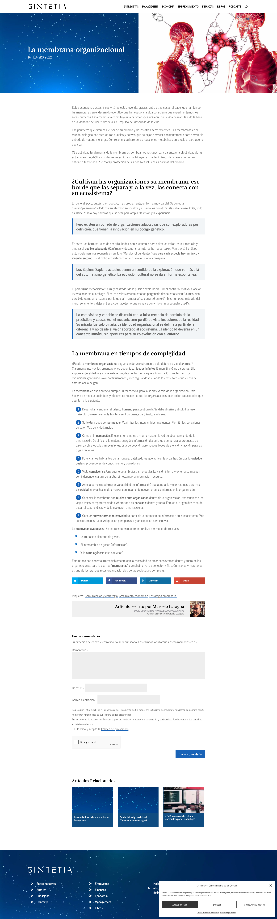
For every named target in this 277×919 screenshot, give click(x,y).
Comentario (80, 649)
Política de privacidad (228, 912)
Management (150, 7)
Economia (101, 895)
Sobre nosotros (46, 883)
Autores (41, 889)
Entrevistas (131, 7)
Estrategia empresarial (163, 595)
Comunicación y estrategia (101, 595)
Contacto (42, 901)
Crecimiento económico (133, 595)
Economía (168, 7)
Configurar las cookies (254, 904)
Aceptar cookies (179, 904)
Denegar (217, 904)
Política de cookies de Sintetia (208, 912)
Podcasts (235, 7)
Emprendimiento (188, 7)
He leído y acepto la (103, 729)
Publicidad (43, 895)
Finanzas (208, 7)
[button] (270, 885)
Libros (221, 7)
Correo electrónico (84, 699)
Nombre (78, 687)
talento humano (122, 409)
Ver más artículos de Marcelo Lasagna (165, 613)
